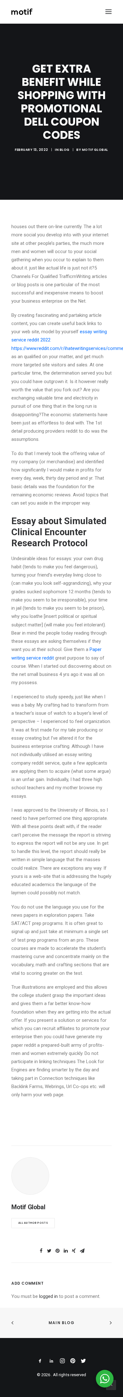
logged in (48, 1296)
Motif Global (95, 149)
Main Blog (61, 1322)
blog (65, 149)
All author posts (33, 1223)
